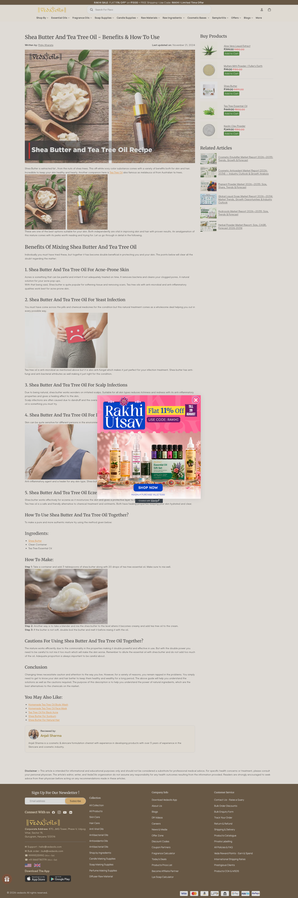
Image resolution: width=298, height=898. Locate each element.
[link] (149, 447)
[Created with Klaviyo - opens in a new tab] (149, 501)
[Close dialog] (195, 400)
